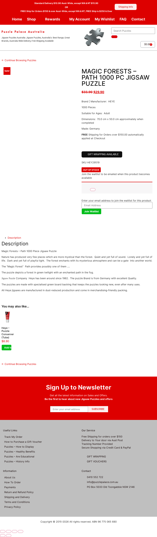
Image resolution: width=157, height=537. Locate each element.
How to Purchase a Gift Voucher (23, 441)
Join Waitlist (91, 211)
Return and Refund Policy (19, 492)
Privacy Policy (12, 506)
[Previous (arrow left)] (2, 535)
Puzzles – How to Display (19, 446)
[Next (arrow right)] (8, 535)
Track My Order (13, 436)
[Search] (114, 36)
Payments (10, 487)
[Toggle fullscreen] (8, 531)
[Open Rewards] (62, 19)
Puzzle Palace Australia (23, 31)
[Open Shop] (38, 19)
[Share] (14, 531)
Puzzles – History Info (17, 461)
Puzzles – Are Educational (19, 456)
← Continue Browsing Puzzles (19, 60)
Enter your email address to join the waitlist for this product (116, 200)
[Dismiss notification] (92, 189)
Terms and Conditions (17, 502)
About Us (9, 477)
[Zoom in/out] (2, 531)
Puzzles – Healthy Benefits (19, 451)
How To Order (12, 482)
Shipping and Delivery (17, 497)
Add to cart (7, 347)
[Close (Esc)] (20, 531)
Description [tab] (14, 237)
